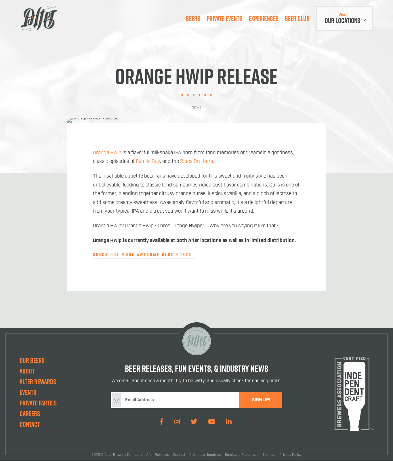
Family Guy (148, 161)
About (27, 371)
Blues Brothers (196, 161)
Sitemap (268, 455)
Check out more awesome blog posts (142, 255)
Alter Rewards (38, 381)
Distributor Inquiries (205, 455)
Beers (193, 18)
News (196, 107)
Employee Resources (241, 455)
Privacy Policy (290, 455)
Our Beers (32, 360)
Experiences (263, 18)
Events (28, 392)
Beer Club (297, 18)
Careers (30, 413)
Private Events (224, 18)
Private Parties (38, 403)
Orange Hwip (107, 153)
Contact (30, 424)
